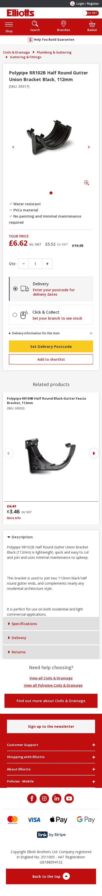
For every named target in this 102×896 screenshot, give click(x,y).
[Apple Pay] (58, 819)
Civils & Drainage (16, 52)
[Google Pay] (86, 819)
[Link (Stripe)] (51, 834)
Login (80, 3)
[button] (9, 26)
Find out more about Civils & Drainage (51, 700)
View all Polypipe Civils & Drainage (53, 685)
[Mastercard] (12, 819)
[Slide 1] (51, 193)
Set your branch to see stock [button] (57, 318)
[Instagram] (44, 798)
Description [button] (22, 536)
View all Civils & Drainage (51, 678)
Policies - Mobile (20, 781)
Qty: (12, 263)
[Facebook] (32, 798)
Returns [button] (18, 651)
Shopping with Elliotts (26, 757)
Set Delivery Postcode (51, 346)
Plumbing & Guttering (54, 52)
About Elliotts (18, 769)
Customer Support (22, 745)
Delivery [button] (18, 637)
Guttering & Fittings (25, 57)
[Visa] (34, 819)
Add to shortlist (51, 359)
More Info (51, 518)
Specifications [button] (24, 623)
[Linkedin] (56, 798)
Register (93, 3)
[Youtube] (68, 798)
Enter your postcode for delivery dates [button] (54, 292)
